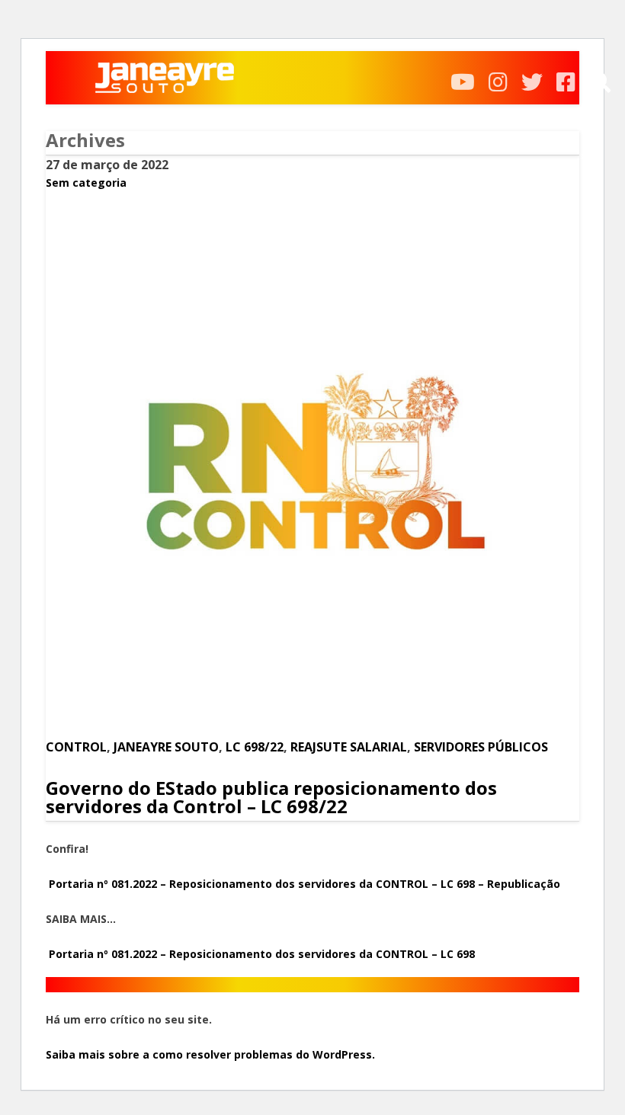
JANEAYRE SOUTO (166, 747)
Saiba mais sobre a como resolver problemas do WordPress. (210, 1054)
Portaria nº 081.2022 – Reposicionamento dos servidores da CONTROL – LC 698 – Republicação (303, 883)
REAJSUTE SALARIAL (348, 747)
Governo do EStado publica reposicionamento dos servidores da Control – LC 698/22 (271, 797)
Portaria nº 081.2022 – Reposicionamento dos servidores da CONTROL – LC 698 (262, 954)
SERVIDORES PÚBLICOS (481, 747)
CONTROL (76, 747)
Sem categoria (86, 182)
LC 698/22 (255, 747)
